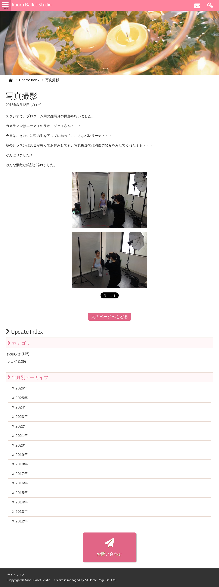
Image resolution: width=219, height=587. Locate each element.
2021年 (21, 436)
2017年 (21, 474)
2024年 (21, 407)
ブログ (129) (16, 361)
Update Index (26, 331)
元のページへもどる (109, 316)
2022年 (21, 426)
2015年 (21, 493)
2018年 (21, 464)
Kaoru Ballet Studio (32, 4)
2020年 (21, 445)
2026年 (21, 388)
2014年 (21, 502)
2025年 (21, 398)
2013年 (21, 511)
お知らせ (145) (18, 354)
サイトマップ (15, 574)
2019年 (21, 455)
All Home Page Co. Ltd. (100, 580)
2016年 (21, 483)
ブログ (35, 105)
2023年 (21, 416)
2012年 (21, 521)
